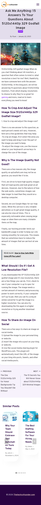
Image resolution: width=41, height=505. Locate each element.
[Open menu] (37, 4)
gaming (5, 97)
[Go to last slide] (7, 441)
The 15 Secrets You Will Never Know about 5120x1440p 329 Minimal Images (31, 378)
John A (10, 453)
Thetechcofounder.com (24, 495)
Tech (20, 31)
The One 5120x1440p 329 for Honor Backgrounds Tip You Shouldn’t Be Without (8, 381)
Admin (30, 447)
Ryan (14, 37)
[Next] (34, 441)
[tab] (16, 472)
